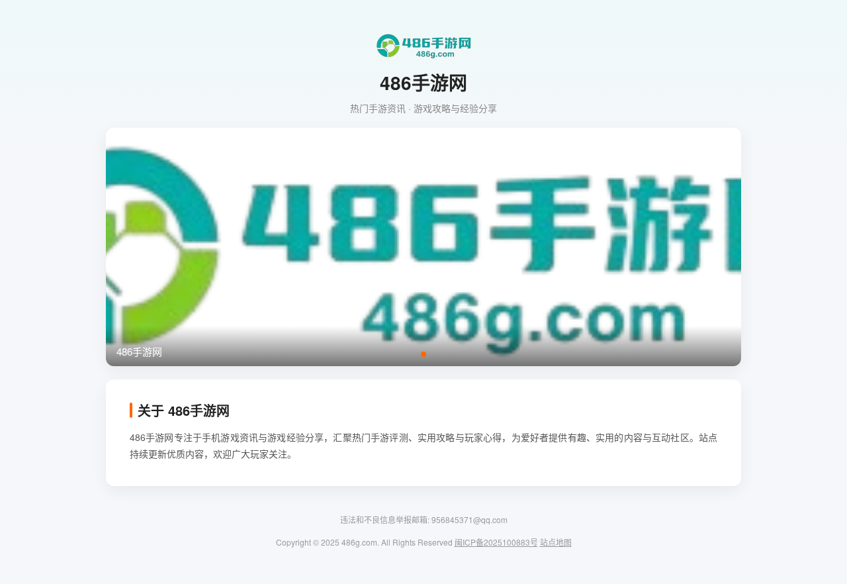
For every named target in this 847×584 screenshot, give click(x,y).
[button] (423, 354)
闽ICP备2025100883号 (496, 542)
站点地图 (556, 542)
